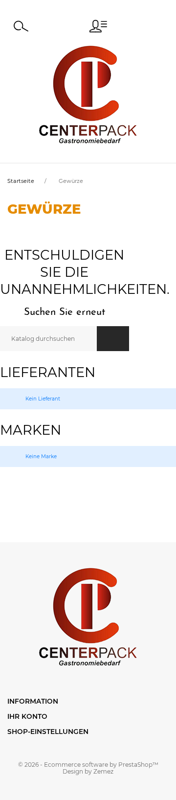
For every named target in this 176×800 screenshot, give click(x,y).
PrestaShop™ (138, 764)
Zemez (103, 771)
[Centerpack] (88, 94)
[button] (98, 26)
